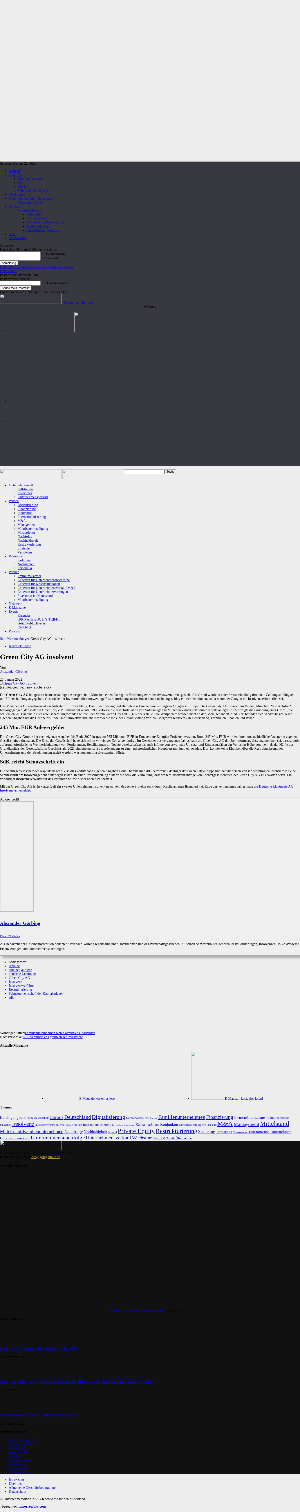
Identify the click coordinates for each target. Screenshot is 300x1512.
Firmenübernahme (249, 1117)
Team (21, 183)
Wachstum (142, 1137)
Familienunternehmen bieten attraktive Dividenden (60, 1033)
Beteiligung (9, 1117)
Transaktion (224, 1132)
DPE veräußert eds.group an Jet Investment (53, 1037)
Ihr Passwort (49, 258)
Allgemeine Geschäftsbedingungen (33, 1487)
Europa (153, 1118)
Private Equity (136, 1130)
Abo (12, 234)
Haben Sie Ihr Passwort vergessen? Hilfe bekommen (36, 267)
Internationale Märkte (69, 1124)
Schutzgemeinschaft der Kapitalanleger (36, 993)
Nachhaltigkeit (28, 540)
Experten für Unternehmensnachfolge (44, 580)
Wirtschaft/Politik (164, 1138)
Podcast (14, 631)
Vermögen (25, 552)
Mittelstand (274, 1123)
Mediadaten (17, 194)
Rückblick (25, 627)
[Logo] (31, 478)
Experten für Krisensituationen (39, 584)
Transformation (258, 1132)
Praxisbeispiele (36, 218)
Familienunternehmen (181, 1117)
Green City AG (19, 978)
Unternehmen (280, 1132)
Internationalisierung (32, 517)
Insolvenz (15, 982)
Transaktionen (240, 1132)
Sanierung (206, 1131)
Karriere (23, 187)
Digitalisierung (28, 505)
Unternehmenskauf (15, 1138)
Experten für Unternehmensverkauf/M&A (47, 588)
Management (27, 525)
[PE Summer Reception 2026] (154, 331)
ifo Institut (272, 1117)
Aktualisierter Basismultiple (45, 222)
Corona (56, 1117)
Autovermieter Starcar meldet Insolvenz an (38, 1415)
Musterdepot (26, 532)
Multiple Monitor (29, 210)
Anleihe (14, 966)
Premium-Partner (29, 576)
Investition (117, 1125)
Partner (14, 572)
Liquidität (212, 1125)
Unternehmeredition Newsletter (30, 198)
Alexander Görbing (13, 671)
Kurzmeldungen (18, 638)
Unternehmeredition (31, 179)
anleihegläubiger (20, 970)
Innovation (25, 513)
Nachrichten (26, 564)
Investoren (129, 1125)
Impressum (16, 1480)
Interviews (25, 493)
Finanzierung (27, 509)
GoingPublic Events (31, 623)
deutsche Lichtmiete (22, 974)
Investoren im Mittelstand (35, 596)
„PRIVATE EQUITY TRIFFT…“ (41, 619)
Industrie (284, 1117)
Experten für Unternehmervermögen (43, 592)
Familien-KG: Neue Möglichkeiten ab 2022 (38, 1348)
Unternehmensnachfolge (58, 1137)
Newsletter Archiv (30, 202)
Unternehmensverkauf (108, 1137)
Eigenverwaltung (135, 1118)
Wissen (14, 501)
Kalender (24, 615)
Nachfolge (25, 536)
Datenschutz (8, 271)
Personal (112, 1132)
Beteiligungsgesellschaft (34, 1117)
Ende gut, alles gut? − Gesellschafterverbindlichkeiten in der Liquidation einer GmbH (77, 1381)
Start (3, 638)
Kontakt (14, 171)
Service (14, 206)
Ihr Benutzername (53, 253)
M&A (22, 521)
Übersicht (33, 214)
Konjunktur (169, 1124)
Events (13, 611)
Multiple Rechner (38, 226)
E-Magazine (17, 607)
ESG (147, 1118)
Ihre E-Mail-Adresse (55, 283)
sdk (11, 997)
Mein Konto (17, 238)
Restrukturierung (29, 544)
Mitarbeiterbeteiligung (33, 528)
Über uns (15, 175)
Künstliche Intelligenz (192, 1124)
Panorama (16, 556)
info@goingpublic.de (45, 1157)
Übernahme (183, 1138)
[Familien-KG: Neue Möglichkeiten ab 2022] (11, 1340)
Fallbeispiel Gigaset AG (43, 230)
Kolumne (24, 560)
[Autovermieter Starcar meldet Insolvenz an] (11, 1406)
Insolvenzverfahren (22, 985)
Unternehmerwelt (21, 485)
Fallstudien (25, 489)
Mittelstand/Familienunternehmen (31, 1131)
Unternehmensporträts (33, 497)
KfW (156, 1125)
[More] (178, 1012)
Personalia (25, 568)
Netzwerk (15, 603)
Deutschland (77, 1117)
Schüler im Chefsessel (33, 190)
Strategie (24, 548)
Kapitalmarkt (145, 1124)
